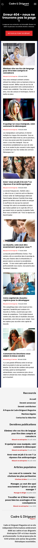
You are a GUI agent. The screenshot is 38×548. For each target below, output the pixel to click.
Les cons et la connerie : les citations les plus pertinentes (21, 475)
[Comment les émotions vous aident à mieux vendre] (19, 339)
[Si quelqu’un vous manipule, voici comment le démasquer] (19, 109)
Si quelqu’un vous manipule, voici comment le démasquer (19, 125)
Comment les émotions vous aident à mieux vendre (16, 354)
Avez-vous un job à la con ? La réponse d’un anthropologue (17, 183)
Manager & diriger (20, 493)
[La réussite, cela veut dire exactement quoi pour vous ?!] (19, 230)
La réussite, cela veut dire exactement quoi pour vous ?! (17, 246)
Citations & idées (21, 479)
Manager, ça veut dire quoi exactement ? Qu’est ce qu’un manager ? (22, 486)
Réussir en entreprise (10, 76)
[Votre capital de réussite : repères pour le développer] (19, 284)
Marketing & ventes (10, 359)
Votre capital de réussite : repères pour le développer (16, 299)
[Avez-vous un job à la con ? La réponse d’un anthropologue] (19, 167)
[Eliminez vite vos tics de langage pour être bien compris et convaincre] (19, 54)
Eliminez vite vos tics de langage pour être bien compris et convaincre (18, 70)
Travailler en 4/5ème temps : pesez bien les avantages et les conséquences (20, 500)
